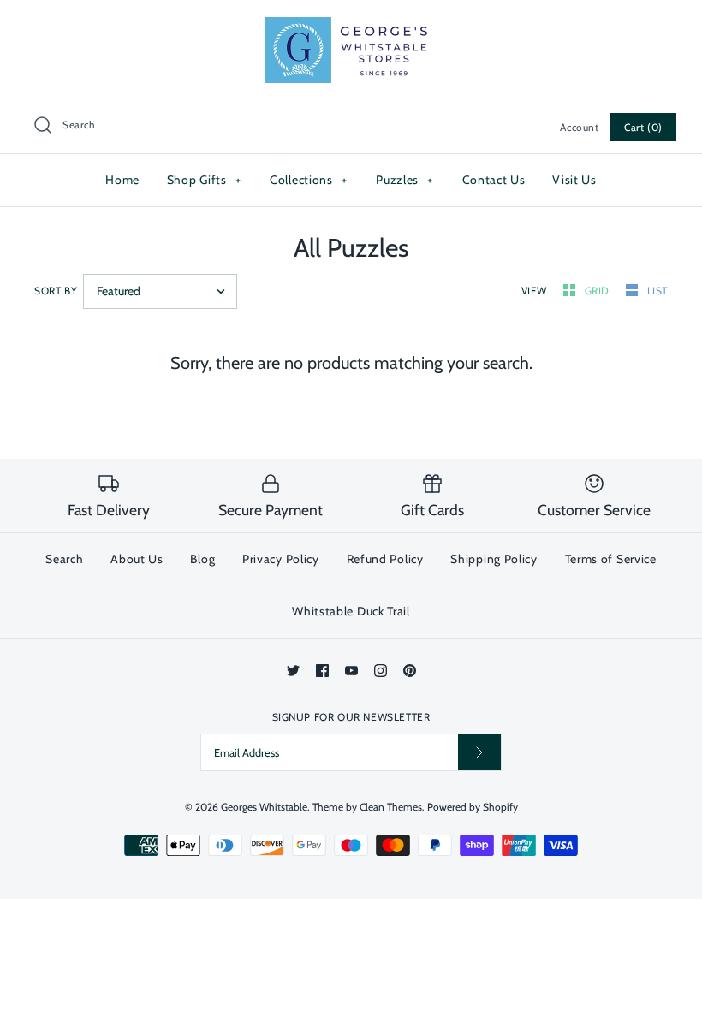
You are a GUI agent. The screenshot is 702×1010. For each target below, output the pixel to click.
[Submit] (479, 751)
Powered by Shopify (472, 806)
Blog (202, 559)
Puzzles (404, 179)
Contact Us (494, 179)
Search (64, 559)
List (657, 290)
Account (579, 127)
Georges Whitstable (264, 806)
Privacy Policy (280, 559)
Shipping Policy (494, 559)
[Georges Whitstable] (351, 27)
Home (122, 179)
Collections (309, 179)
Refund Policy (385, 559)
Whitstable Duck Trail (351, 611)
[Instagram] (380, 670)
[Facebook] (322, 670)
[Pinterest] (409, 670)
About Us (137, 559)
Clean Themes (391, 806)
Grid (599, 290)
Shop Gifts (204, 179)
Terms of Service (611, 559)
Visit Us (574, 179)
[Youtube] (351, 670)
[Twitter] (293, 670)
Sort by (55, 290)
